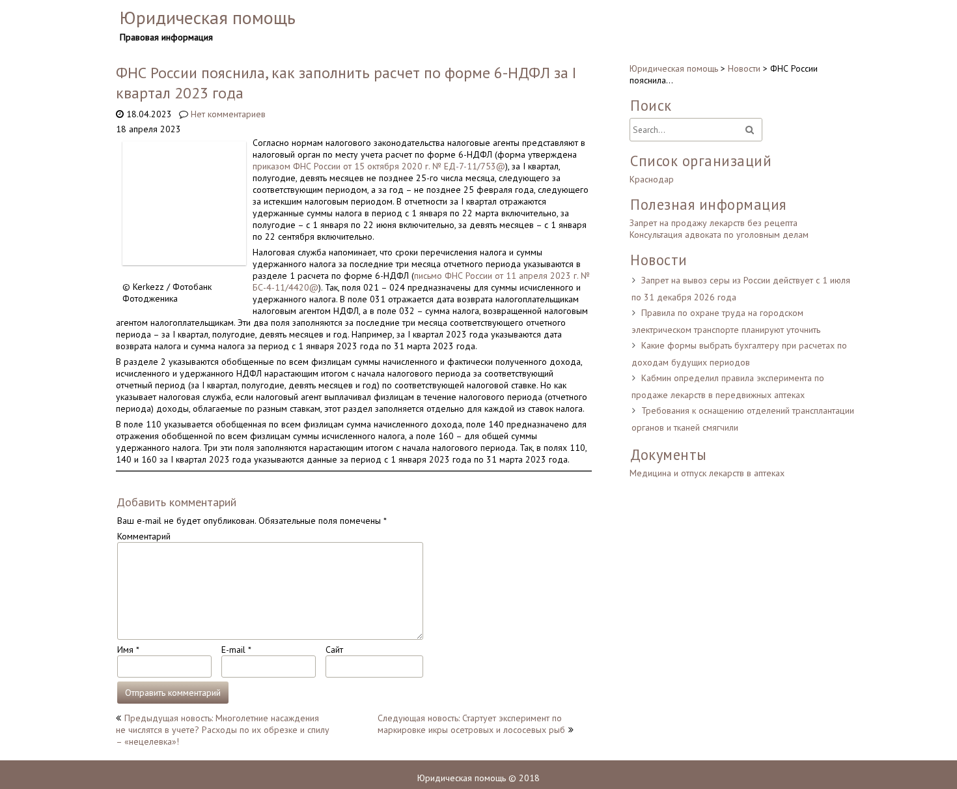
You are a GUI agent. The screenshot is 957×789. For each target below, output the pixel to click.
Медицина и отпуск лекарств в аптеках (707, 473)
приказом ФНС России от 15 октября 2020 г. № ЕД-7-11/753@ (379, 166)
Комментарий (144, 536)
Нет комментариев (228, 114)
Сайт (334, 649)
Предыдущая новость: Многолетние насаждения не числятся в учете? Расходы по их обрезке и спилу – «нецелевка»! (222, 729)
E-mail (236, 649)
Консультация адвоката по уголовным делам (719, 234)
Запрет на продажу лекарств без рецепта (714, 223)
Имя (128, 649)
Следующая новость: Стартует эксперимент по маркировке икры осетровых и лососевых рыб (471, 724)
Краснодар (652, 179)
